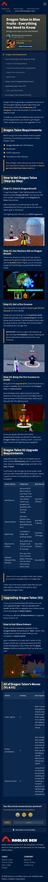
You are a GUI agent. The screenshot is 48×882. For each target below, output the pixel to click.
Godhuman (27, 107)
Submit (29, 822)
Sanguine (7, 110)
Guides (8, 11)
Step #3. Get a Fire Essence (16, 72)
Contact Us (28, 865)
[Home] (5, 3)
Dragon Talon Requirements (16, 55)
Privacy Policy (29, 862)
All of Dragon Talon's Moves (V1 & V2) (18, 95)
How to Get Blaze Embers (15, 90)
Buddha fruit (15, 263)
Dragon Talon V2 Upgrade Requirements (19, 82)
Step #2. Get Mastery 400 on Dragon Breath (21, 68)
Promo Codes (7, 862)
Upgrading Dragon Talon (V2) (15, 86)
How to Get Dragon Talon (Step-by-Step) (20, 59)
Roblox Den (6, 9)
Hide (7, 822)
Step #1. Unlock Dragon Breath (17, 64)
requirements (21, 383)
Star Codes (6, 865)
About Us (27, 860)
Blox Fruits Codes (33, 9)
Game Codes (18, 9)
